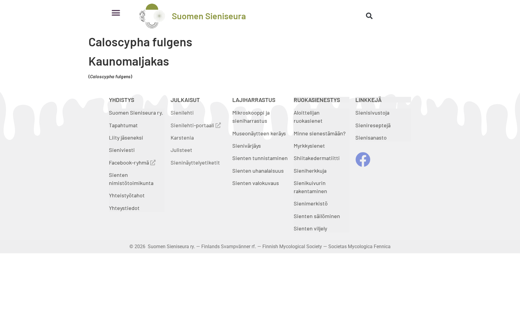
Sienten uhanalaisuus (258, 170)
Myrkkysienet (309, 145)
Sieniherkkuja (310, 170)
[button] (115, 13)
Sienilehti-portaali (193, 125)
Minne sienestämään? (319, 133)
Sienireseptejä (373, 125)
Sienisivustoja (372, 112)
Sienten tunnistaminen (260, 158)
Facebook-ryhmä (129, 162)
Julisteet (181, 149)
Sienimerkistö (311, 203)
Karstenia (182, 137)
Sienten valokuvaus (255, 183)
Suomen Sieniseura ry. (136, 112)
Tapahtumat (123, 125)
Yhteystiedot (124, 208)
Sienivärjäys (246, 145)
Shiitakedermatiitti (317, 158)
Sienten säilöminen (317, 216)
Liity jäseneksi (126, 137)
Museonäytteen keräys (259, 133)
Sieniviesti (122, 149)
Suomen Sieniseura (209, 16)
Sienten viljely (310, 228)
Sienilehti (182, 112)
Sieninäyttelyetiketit (195, 162)
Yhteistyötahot (127, 195)
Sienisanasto (371, 137)
